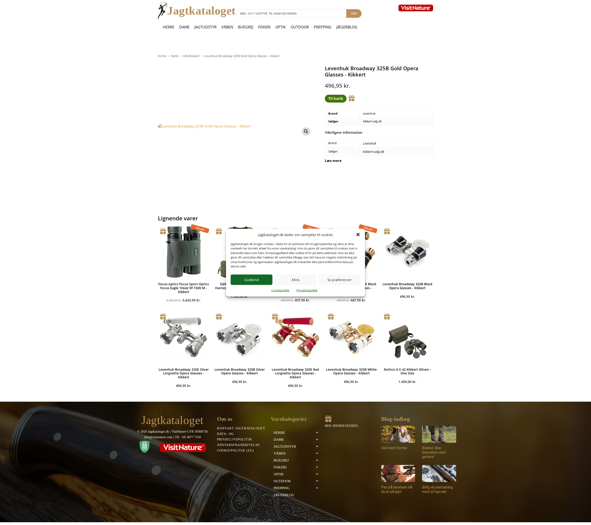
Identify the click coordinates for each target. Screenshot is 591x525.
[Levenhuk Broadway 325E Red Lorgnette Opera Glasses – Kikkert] (295, 337)
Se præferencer (339, 279)
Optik (280, 27)
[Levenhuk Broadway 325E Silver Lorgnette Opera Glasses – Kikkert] (183, 337)
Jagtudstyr (205, 27)
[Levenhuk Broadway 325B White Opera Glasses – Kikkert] (351, 337)
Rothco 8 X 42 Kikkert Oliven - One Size (407, 371)
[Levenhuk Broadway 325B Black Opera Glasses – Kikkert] (407, 252)
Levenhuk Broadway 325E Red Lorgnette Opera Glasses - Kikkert (295, 373)
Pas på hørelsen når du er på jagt (397, 489)
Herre (168, 27)
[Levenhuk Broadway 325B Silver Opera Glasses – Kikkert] (239, 337)
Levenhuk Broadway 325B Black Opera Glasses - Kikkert (407, 286)
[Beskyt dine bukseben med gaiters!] (439, 434)
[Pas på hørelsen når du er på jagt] (398, 473)
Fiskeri (264, 27)
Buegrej (245, 27)
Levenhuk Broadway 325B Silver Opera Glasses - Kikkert (239, 371)
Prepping (323, 27)
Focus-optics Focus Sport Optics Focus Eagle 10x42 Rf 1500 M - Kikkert (183, 288)
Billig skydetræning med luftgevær (437, 489)
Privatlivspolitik (306, 290)
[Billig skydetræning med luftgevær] (439, 473)
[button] (358, 234)
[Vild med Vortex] (398, 434)
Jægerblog (346, 27)
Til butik (335, 98)
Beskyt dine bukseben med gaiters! (434, 452)
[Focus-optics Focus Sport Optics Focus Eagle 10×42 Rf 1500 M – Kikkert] (183, 252)
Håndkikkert (191, 56)
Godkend (251, 279)
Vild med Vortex (394, 448)
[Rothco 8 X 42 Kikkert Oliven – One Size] (407, 337)
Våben (227, 27)
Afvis (295, 279)
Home (162, 56)
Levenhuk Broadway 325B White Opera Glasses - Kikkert (351, 371)
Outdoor (300, 27)
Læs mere (333, 160)
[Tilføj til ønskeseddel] (352, 98)
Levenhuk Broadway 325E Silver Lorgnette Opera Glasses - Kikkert (184, 373)
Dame (184, 27)
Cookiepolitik (280, 290)
